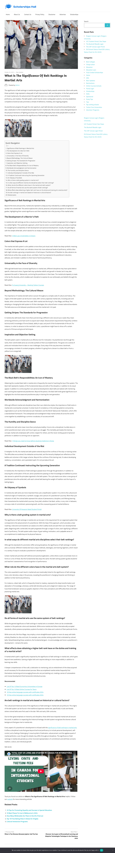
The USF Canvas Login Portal (95, 47)
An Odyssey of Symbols (15, 178)
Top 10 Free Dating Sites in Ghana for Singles (22, 819)
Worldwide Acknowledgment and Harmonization (21, 168)
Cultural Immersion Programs (17, 821)
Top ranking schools (92, 104)
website (10, 799)
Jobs (87, 78)
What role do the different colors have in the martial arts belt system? (29, 185)
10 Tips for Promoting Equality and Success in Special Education (29, 810)
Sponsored (89, 96)
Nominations (90, 83)
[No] (113, 850)
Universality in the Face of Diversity (18, 156)
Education (89, 67)
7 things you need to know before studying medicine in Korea (33, 441)
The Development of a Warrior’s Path (18, 151)
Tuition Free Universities (94, 107)
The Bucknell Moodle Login (94, 44)
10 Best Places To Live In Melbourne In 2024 (22, 813)
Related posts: (12, 195)
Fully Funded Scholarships (94, 72)
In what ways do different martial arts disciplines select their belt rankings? (31, 183)
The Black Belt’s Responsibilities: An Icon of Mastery (23, 165)
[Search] (107, 25)
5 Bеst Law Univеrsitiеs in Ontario (23, 236)
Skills (87, 94)
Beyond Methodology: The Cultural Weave (19, 158)
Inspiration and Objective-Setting (17, 163)
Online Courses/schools (93, 86)
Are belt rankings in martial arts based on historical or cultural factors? (29, 192)
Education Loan (91, 70)
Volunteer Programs (92, 110)
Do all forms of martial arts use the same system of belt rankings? (28, 188)
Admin (17, 85)
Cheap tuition (90, 64)
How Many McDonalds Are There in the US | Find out (25, 816)
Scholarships (74, 14)
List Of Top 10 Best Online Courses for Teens (21, 689)
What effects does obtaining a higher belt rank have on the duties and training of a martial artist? (37, 190)
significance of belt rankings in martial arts (62, 727)
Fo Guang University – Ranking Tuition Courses (28, 285)
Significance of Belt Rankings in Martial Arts (20, 148)
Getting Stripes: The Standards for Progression (21, 161)
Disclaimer (52, 14)
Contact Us (27, 14)
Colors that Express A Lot (14, 153)
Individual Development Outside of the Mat (21, 173)
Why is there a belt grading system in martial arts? (23, 180)
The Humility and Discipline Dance (18, 170)
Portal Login (90, 88)
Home (8, 14)
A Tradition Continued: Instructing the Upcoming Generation (26, 175)
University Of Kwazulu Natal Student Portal (27, 509)
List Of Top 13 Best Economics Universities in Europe (24, 686)
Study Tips (89, 99)
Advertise (63, 14)
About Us (17, 14)
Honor (88, 75)
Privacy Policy (39, 14)
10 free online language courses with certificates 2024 (25, 692)
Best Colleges (90, 62)
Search (86, 21)
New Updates (19, 72)
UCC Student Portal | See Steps (96, 41)
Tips (87, 102)
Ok (101, 850)
